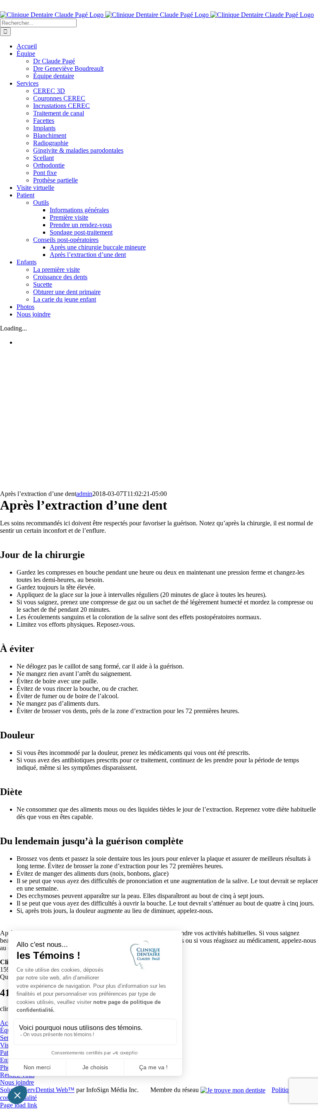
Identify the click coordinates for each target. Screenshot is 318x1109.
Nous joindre (17, 1082)
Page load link (18, 1105)
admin (84, 493)
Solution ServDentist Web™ (37, 1089)
